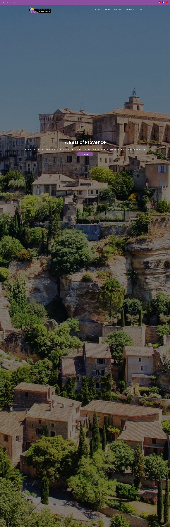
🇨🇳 (166, 2)
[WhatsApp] (15, 2)
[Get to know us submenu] (134, 9)
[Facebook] (3, 2)
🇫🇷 (163, 2)
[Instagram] (7, 2)
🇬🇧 (159, 2)
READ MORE (85, 154)
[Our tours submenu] (101, 9)
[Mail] (11, 2)
